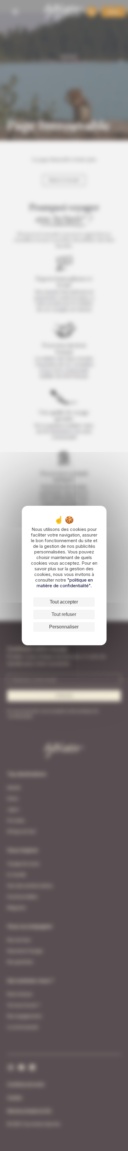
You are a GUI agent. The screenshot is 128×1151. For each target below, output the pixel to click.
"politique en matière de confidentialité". (65, 582)
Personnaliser (64, 626)
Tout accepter (64, 601)
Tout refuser (63, 614)
